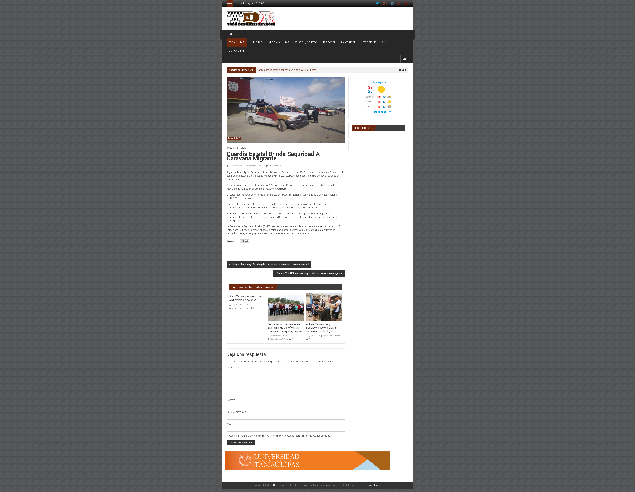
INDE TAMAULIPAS (278, 42)
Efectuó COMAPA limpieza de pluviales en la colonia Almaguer (308, 273)
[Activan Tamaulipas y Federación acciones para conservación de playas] (324, 307)
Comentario (234, 367)
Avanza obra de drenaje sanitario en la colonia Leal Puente (286, 70)
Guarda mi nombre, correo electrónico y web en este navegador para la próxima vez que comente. (280, 435)
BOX (384, 42)
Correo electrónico (237, 412)
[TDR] (231, 34)
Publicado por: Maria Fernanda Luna (245, 166)
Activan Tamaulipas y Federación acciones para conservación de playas (321, 328)
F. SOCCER (329, 42)
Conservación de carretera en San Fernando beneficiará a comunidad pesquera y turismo (285, 328)
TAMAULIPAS (236, 42)
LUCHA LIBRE (237, 50)
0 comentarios (275, 166)
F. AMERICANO (349, 42)
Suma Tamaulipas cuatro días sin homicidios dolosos (246, 298)
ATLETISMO (370, 42)
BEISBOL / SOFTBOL (306, 42)
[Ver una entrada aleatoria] (404, 59)
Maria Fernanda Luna (241, 308)
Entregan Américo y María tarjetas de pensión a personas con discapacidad (270, 264)
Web (229, 423)
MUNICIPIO (256, 42)
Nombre (232, 400)
